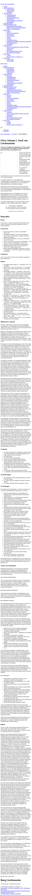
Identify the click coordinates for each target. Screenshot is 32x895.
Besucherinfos (10, 69)
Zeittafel (9, 31)
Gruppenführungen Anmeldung (14, 20)
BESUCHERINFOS (9, 8)
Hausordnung (4, 888)
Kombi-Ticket (10, 19)
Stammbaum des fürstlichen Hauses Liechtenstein (19, 41)
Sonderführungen (11, 16)
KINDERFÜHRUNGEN (10, 24)
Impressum (17, 888)
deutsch (12, 59)
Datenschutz (27, 888)
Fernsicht (9, 38)
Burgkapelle (10, 44)
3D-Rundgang (10, 22)
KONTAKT (7, 54)
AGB (21, 888)
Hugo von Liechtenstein (13, 33)
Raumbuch (9, 49)
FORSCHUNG (7, 45)
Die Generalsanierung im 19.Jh (14, 51)
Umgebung (9, 12)
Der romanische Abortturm (13, 52)
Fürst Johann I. (10, 34)
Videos (8, 37)
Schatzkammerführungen (13, 17)
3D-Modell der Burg (12, 43)
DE (1, 127)
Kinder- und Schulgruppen (13, 29)
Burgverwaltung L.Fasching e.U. (15, 56)
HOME (5, 6)
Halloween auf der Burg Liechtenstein (16, 27)
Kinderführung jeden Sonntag (14, 26)
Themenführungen (11, 15)
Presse (5, 889)
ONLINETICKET (8, 23)
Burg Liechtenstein (5, 134)
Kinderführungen (11, 88)
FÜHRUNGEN (8, 13)
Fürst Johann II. (11, 36)
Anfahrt (9, 55)
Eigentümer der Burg (12, 40)
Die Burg (9, 95)
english (12, 61)
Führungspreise (10, 11)
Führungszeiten (10, 9)
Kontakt (9, 122)
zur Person (10, 888)
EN (8, 131)
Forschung (9, 112)
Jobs (2, 889)
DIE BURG (7, 30)
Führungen (9, 76)
